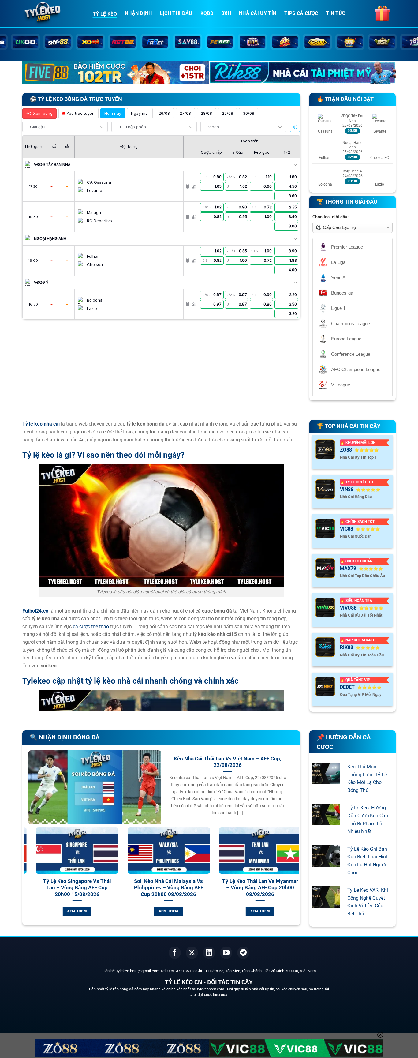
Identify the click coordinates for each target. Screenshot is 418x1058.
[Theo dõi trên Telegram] (243, 953)
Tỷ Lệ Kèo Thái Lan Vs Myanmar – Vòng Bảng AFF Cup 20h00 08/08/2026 (219, 887)
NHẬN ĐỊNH (138, 13)
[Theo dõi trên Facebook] (175, 953)
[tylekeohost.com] (53, 14)
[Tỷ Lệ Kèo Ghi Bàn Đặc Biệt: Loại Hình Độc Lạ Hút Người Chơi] (326, 862)
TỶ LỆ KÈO (105, 14)
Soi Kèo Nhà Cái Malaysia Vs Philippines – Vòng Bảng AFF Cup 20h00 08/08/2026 (127, 887)
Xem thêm (36, 911)
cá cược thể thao (91, 626)
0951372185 (178, 971)
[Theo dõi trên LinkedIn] (209, 953)
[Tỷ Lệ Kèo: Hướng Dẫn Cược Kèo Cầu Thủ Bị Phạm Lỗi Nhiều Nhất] (326, 821)
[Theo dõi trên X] (192, 953)
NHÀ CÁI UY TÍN (257, 13)
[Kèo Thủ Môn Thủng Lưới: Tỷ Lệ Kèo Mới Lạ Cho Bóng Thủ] (326, 780)
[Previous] (27, 879)
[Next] (295, 879)
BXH (226, 13)
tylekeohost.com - (212, 989)
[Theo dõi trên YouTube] (226, 953)
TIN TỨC (335, 13)
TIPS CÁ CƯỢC (301, 13)
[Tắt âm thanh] (295, 127)
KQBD (206, 13)
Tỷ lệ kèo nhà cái (41, 424)
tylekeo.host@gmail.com (138, 971)
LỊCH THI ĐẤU (176, 13)
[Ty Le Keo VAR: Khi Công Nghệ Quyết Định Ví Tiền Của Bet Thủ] (326, 904)
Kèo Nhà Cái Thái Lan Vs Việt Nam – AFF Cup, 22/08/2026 (227, 762)
